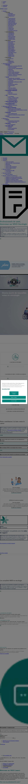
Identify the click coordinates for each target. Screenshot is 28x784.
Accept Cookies (14, 400)
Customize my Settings (14, 393)
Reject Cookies (14, 397)
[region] (14, 392)
